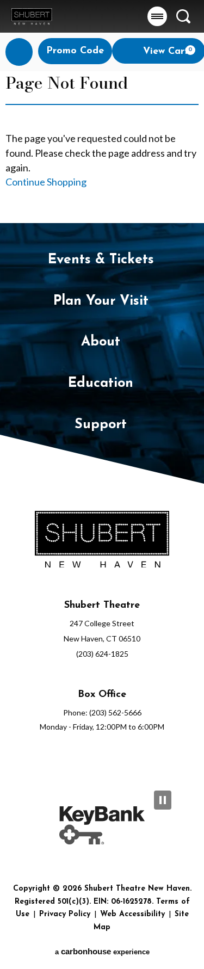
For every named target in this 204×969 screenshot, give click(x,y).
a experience (102, 951)
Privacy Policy (64, 914)
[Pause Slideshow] (162, 800)
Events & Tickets (101, 260)
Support (101, 424)
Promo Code (75, 51)
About (100, 342)
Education (100, 383)
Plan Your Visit (101, 301)
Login (19, 52)
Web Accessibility (132, 914)
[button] (157, 16)
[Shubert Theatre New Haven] (31, 16)
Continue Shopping (45, 182)
